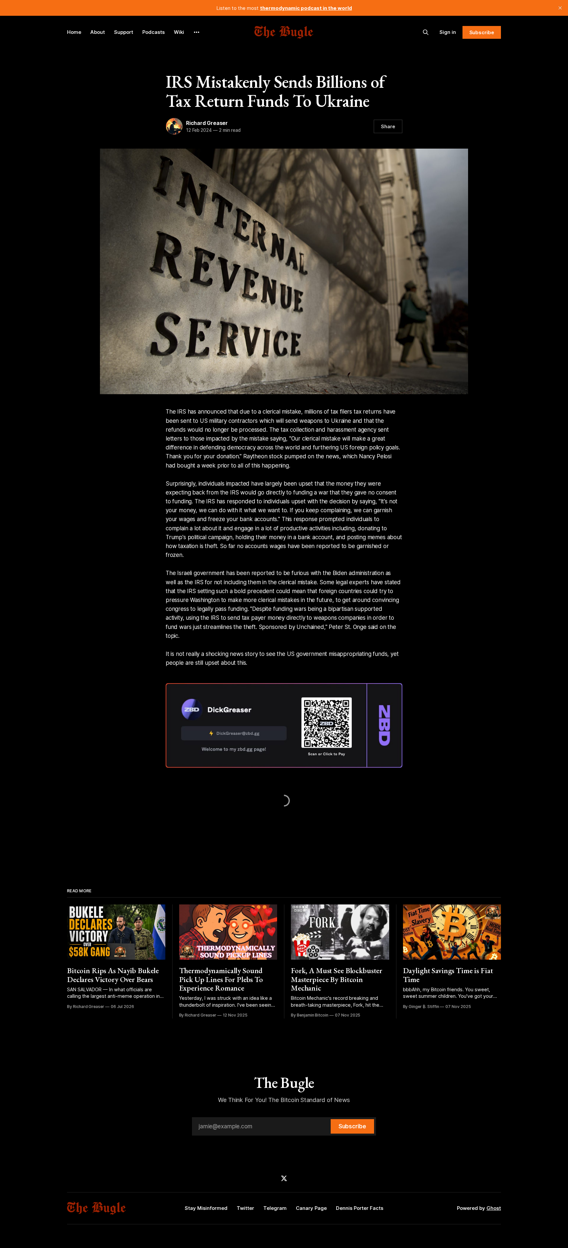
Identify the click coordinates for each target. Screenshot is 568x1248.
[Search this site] (425, 32)
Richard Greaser (207, 123)
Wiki (179, 32)
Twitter (245, 1208)
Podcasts (153, 32)
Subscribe (481, 32)
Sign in (447, 32)
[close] (560, 8)
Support (123, 32)
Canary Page (311, 1208)
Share (388, 126)
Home (74, 32)
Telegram (275, 1208)
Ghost (493, 1208)
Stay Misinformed (206, 1208)
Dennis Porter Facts (359, 1208)
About (97, 32)
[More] (196, 32)
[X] (284, 1178)
